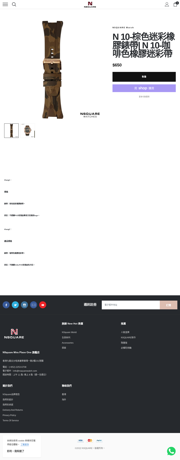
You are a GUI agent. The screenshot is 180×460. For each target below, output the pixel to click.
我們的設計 (8, 399)
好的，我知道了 (15, 451)
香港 (64, 394)
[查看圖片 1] (11, 130)
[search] (14, 4)
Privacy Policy (9, 415)
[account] (167, 4)
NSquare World (69, 332)
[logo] (90, 4)
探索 (64, 348)
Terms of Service (11, 420)
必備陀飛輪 (126, 348)
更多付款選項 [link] (144, 97)
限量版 (124, 343)
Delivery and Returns (13, 410)
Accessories (67, 343)
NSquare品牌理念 (11, 394)
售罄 (144, 77)
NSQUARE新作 (128, 337)
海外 (64, 399)
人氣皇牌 (125, 332)
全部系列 (66, 337)
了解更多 (25, 444)
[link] (6, 304)
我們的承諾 (8, 405)
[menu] (5, 4)
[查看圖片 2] (27, 130)
